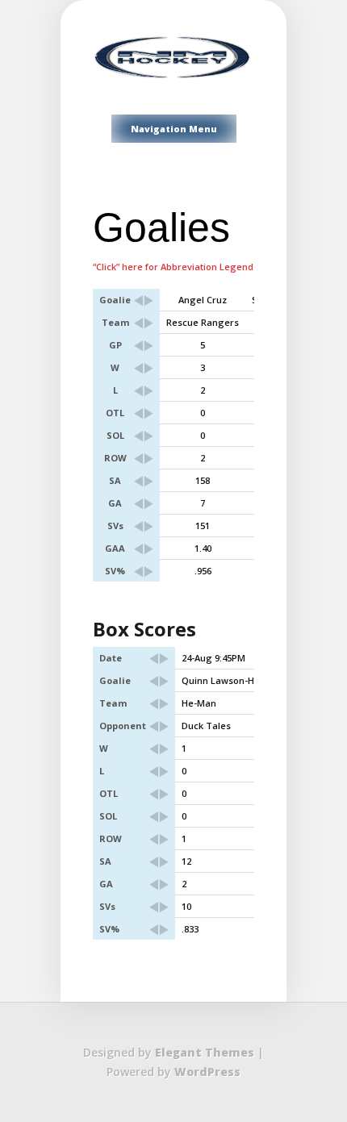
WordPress (207, 1071)
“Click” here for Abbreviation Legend (173, 267)
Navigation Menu (174, 129)
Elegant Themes (204, 1052)
